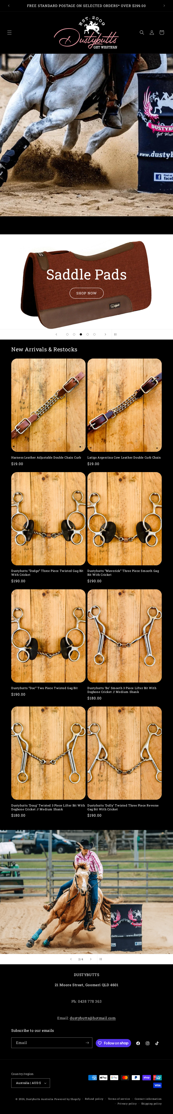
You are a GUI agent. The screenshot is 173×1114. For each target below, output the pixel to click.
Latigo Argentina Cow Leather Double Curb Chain (124, 457)
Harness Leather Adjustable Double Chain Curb (46, 457)
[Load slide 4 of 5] (87, 334)
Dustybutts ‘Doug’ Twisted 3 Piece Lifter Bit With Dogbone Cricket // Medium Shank (48, 807)
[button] (9, 32)
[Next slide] (105, 334)
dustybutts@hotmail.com (93, 1018)
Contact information (148, 1098)
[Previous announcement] (9, 6)
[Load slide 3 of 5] (80, 334)
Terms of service (119, 1098)
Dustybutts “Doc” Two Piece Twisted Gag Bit (44, 688)
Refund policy (94, 1098)
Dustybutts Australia (39, 1099)
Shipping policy (151, 1103)
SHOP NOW (86, 293)
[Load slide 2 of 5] (74, 334)
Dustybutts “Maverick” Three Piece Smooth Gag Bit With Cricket (123, 573)
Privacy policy (127, 1103)
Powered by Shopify (67, 1099)
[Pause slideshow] (117, 334)
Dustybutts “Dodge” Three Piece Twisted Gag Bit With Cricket (47, 573)
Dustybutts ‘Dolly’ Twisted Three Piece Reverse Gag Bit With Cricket (123, 807)
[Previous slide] (56, 334)
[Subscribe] (87, 1042)
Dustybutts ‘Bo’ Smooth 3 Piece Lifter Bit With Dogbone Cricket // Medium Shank (122, 690)
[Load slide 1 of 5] (67, 334)
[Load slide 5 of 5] (94, 334)
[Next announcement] (164, 6)
